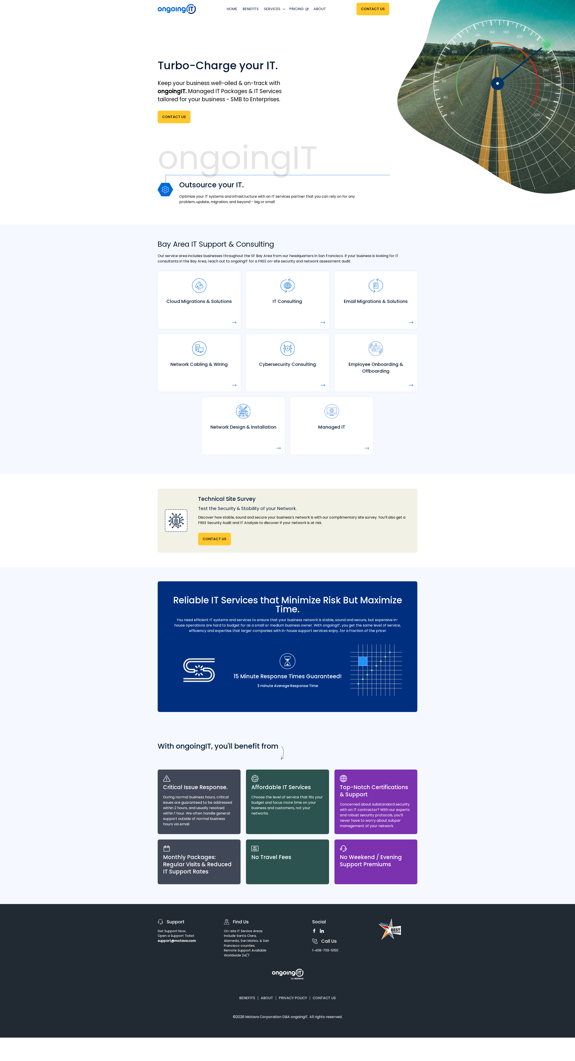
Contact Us (373, 8)
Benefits (251, 8)
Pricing (296, 8)
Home (232, 8)
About (320, 8)
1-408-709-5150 (325, 950)
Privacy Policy (293, 998)
